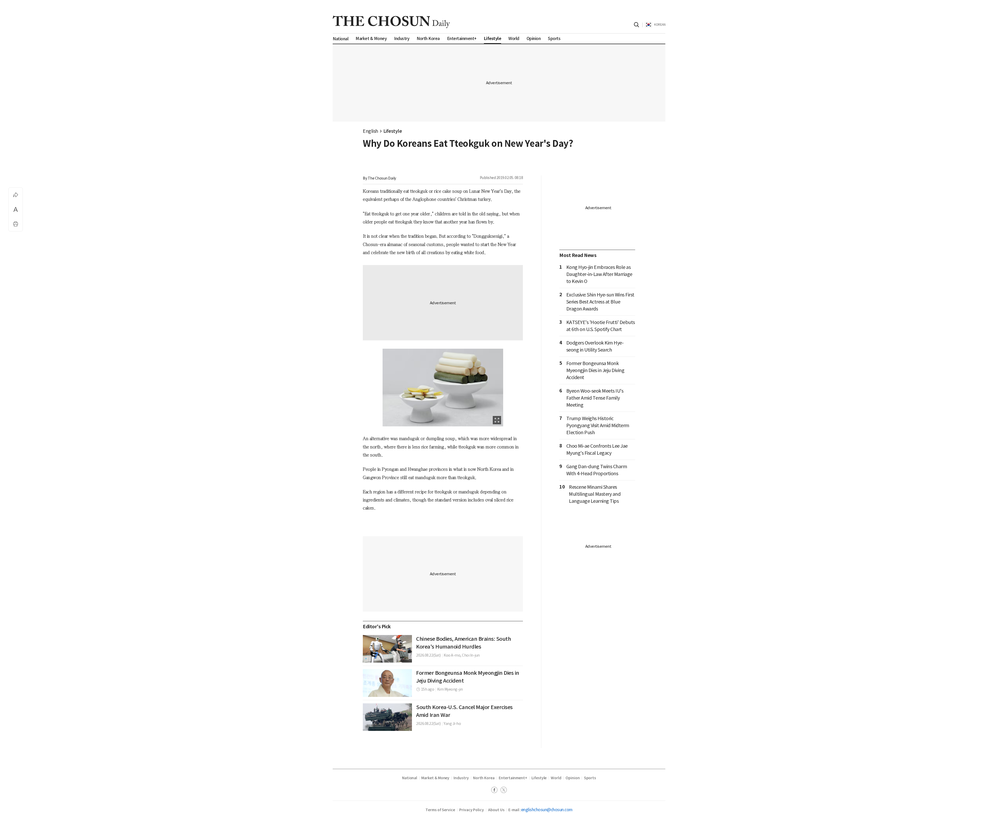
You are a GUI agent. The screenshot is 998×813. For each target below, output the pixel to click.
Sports (590, 778)
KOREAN (659, 25)
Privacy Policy (471, 810)
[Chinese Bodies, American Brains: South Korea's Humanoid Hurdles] (387, 649)
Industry (461, 778)
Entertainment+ (513, 778)
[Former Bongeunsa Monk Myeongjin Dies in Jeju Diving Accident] (387, 683)
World (556, 778)
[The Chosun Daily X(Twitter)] (504, 790)
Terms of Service (440, 810)
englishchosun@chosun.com (547, 809)
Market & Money (435, 778)
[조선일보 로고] (391, 22)
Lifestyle (392, 131)
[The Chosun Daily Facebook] (496, 790)
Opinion (573, 778)
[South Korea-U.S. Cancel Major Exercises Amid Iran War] (387, 717)
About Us (496, 810)
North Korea (484, 778)
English (370, 131)
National (409, 778)
